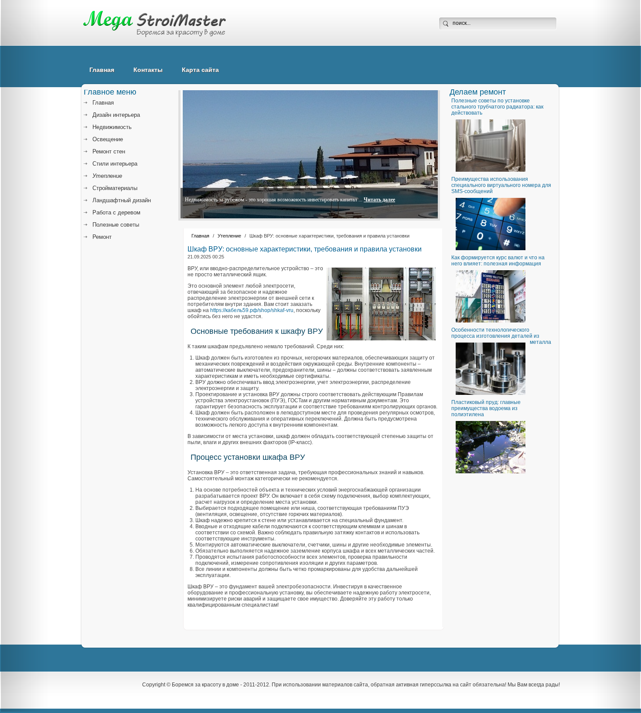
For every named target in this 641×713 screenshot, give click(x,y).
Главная (101, 69)
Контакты (148, 69)
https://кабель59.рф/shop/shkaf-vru (251, 310)
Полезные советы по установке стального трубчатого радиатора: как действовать (497, 107)
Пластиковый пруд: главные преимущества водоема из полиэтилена (486, 408)
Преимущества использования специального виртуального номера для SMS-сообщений (501, 185)
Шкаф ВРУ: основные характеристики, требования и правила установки (305, 249)
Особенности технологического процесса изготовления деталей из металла (501, 336)
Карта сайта (200, 69)
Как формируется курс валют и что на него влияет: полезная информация (498, 261)
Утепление (229, 235)
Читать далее (379, 200)
